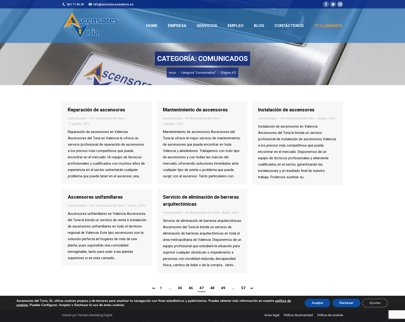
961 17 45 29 (75, 4)
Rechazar (346, 303)
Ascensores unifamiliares (95, 197)
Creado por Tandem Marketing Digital (87, 315)
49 (223, 288)
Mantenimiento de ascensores (195, 110)
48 (212, 288)
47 (201, 288)
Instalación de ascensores (286, 110)
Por (107, 118)
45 (180, 288)
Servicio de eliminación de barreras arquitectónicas (201, 200)
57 (243, 288)
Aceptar (317, 303)
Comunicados (77, 118)
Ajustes (375, 303)
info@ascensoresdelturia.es (113, 4)
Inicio (172, 72)
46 (191, 288)
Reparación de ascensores (96, 110)
